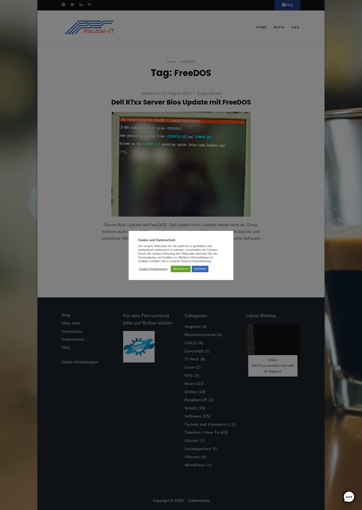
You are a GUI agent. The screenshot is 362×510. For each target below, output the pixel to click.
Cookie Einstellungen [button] (153, 269)
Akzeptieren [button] (180, 269)
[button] (349, 497)
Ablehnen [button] (200, 269)
